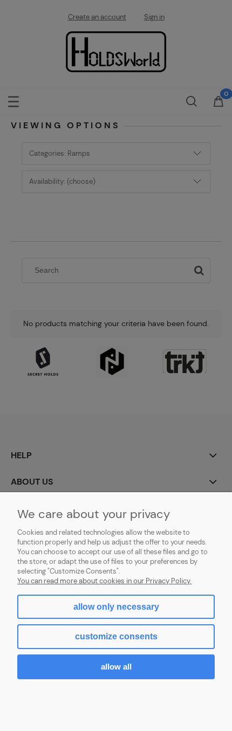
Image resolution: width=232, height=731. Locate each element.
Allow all (116, 666)
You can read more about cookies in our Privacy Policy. (104, 580)
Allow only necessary (116, 606)
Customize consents (116, 636)
